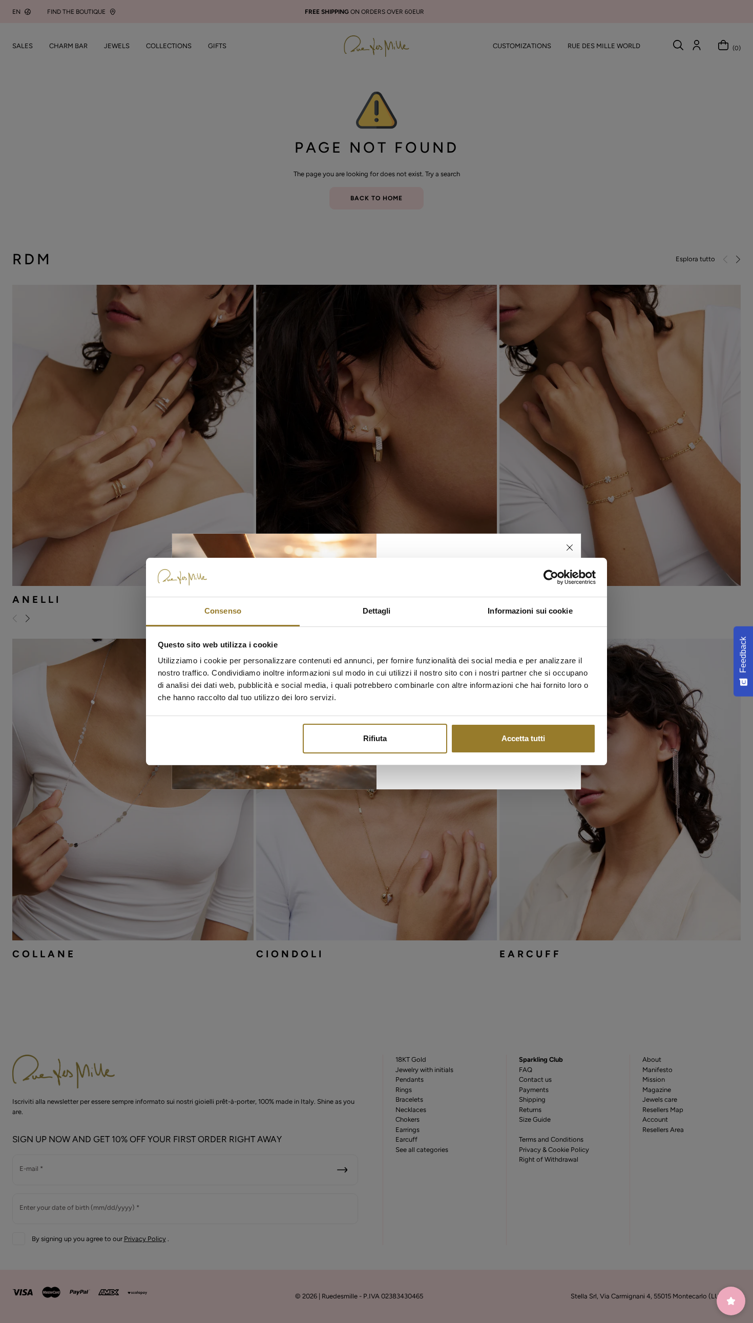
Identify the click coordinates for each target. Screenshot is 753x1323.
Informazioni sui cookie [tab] (530, 610)
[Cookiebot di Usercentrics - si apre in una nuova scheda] (551, 577)
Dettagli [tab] (377, 610)
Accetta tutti (523, 738)
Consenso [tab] (222, 610)
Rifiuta (375, 738)
